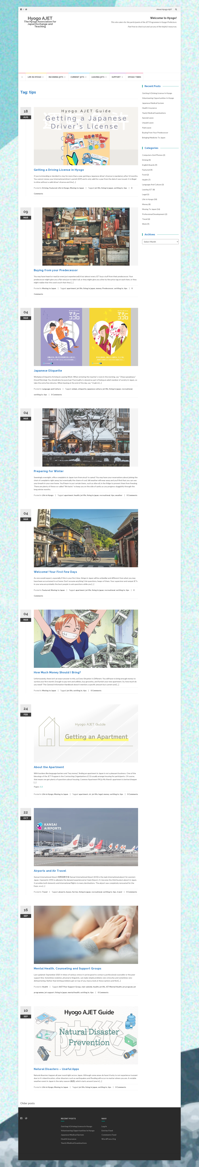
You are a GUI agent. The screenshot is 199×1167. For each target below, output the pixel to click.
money (99, 288)
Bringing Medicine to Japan (153, 137)
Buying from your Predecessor (56, 270)
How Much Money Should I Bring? (57, 672)
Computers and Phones (152, 155)
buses (68, 892)
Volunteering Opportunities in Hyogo (158, 98)
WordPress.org (109, 1139)
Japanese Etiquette (48, 370)
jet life (97, 188)
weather (118, 495)
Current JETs (77, 77)
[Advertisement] (99, 52)
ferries (75, 892)
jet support (49, 992)
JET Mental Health (114, 987)
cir (90, 794)
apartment (71, 288)
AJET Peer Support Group (70, 987)
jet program (128, 987)
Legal (144, 194)
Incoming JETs (56, 77)
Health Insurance (149, 108)
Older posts (27, 1103)
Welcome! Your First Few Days (55, 571)
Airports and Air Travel (50, 870)
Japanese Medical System (153, 103)
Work (144, 224)
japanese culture (94, 389)
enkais (74, 389)
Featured (53, 188)
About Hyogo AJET (164, 9)
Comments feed (109, 1135)
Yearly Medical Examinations (154, 113)
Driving (45, 188)
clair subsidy (86, 987)
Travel (45, 892)
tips (125, 188)
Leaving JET (147, 189)
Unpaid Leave (148, 123)
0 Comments (56, 395)
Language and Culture (51, 389)
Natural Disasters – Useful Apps (56, 1069)
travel (119, 892)
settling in (118, 188)
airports (61, 892)
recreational (127, 389)
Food (144, 174)
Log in (104, 1126)
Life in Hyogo (34, 77)
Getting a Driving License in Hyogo (59, 169)
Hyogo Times (134, 77)
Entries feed (107, 1130)
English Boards (148, 165)
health (77, 495)
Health (45, 987)
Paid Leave (146, 128)
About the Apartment (49, 767)
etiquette (82, 389)
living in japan (107, 188)
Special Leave (148, 118)
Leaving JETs (98, 77)
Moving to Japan (77, 188)
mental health (74, 992)
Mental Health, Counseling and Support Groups (67, 968)
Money (145, 204)
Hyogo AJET (40, 18)
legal (100, 794)
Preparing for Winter (49, 471)
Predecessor (107, 288)
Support (116, 77)
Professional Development (153, 214)
